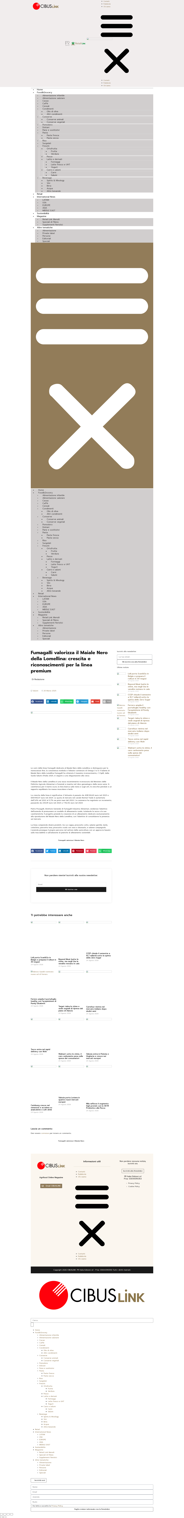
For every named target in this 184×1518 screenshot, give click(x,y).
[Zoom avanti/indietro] (1, 1514)
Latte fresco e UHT (56, 1401)
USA (41, 1437)
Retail (39, 193)
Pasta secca (52, 138)
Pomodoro (43, 1363)
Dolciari (42, 1365)
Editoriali (43, 1470)
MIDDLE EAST (48, 210)
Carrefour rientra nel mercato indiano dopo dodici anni (96, 1009)
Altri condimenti (50, 1353)
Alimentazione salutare (53, 98)
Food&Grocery (44, 92)
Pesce (46, 1393)
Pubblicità (107, 4)
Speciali (46, 241)
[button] (116, 43)
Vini (45, 1419)
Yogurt (50, 1404)
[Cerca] (32, 1325)
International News (46, 196)
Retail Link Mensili (46, 1452)
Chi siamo (107, 7)
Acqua (46, 1424)
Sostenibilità (43, 213)
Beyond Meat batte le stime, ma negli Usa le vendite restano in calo (68, 961)
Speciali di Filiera (46, 1455)
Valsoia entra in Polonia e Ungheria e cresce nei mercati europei (97, 1056)
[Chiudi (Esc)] (11, 1514)
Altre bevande (54, 191)
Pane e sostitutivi (51, 130)
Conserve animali (51, 1358)
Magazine (41, 216)
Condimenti (44, 1348)
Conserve (43, 1355)
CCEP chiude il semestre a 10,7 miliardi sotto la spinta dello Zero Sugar (98, 955)
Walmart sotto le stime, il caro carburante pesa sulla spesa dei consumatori (70, 1056)
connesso (45, 1133)
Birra (45, 1422)
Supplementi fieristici (52, 224)
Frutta (50, 1388)
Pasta (41, 1371)
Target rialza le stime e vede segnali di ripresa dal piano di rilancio (70, 1008)
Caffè (41, 1343)
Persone (42, 1467)
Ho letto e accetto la (48, 1506)
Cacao (42, 1340)
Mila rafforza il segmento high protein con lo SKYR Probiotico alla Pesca (97, 1105)
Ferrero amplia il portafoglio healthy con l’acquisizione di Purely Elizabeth (43, 1001)
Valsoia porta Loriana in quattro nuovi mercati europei (69, 1099)
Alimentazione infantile (49, 1335)
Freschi (42, 1383)
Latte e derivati (50, 1396)
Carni (50, 1409)
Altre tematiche (45, 227)
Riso (41, 1378)
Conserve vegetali (56, 122)
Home (40, 89)
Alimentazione (45, 1462)
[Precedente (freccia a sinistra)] (1, 1517)
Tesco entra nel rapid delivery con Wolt (40, 1050)
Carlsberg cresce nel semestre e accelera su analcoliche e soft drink (41, 1107)
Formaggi (52, 1399)
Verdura (51, 1391)
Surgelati (43, 1381)
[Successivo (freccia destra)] (4, 1517)
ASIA (41, 1442)
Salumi (35, 690)
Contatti (106, 1)
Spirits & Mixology (55, 180)
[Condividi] (8, 1514)
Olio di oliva (49, 1350)
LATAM (42, 1434)
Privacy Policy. (57, 1506)
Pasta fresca (49, 1373)
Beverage (43, 1414)
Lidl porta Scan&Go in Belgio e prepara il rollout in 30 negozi (43, 959)
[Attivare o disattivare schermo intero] (4, 1514)
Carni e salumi (50, 1406)
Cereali (42, 1345)
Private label (44, 1465)
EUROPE (42, 1439)
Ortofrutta (48, 1386)
